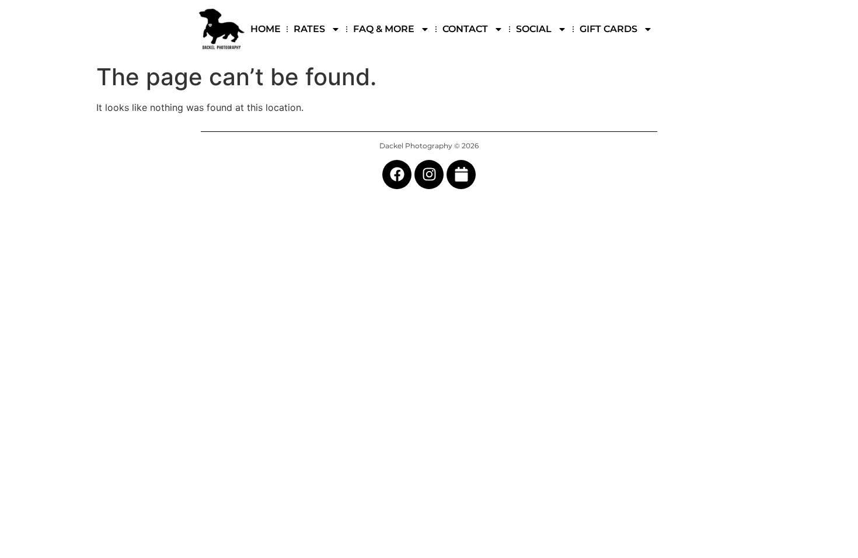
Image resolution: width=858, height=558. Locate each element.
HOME (265, 28)
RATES (309, 28)
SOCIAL (534, 28)
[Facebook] (396, 174)
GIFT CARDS (608, 28)
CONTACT (465, 28)
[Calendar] (461, 174)
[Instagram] (429, 174)
